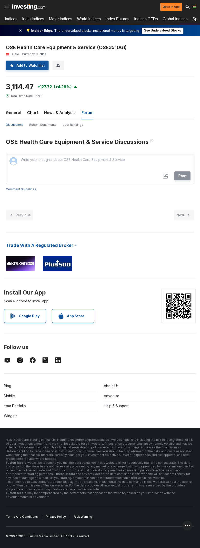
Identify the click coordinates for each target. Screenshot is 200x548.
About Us (111, 386)
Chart (32, 112)
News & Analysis (60, 112)
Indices (11, 19)
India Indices (33, 19)
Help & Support (116, 406)
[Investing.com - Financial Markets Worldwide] (28, 7)
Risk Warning (83, 516)
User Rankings (72, 124)
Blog (7, 386)
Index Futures (117, 19)
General (13, 112)
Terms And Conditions (22, 516)
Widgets (10, 416)
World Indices (89, 19)
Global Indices (175, 19)
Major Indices (60, 19)
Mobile (9, 396)
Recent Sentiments (43, 124)
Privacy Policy (56, 516)
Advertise (111, 396)
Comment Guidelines (21, 189)
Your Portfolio (15, 406)
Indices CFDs (146, 19)
